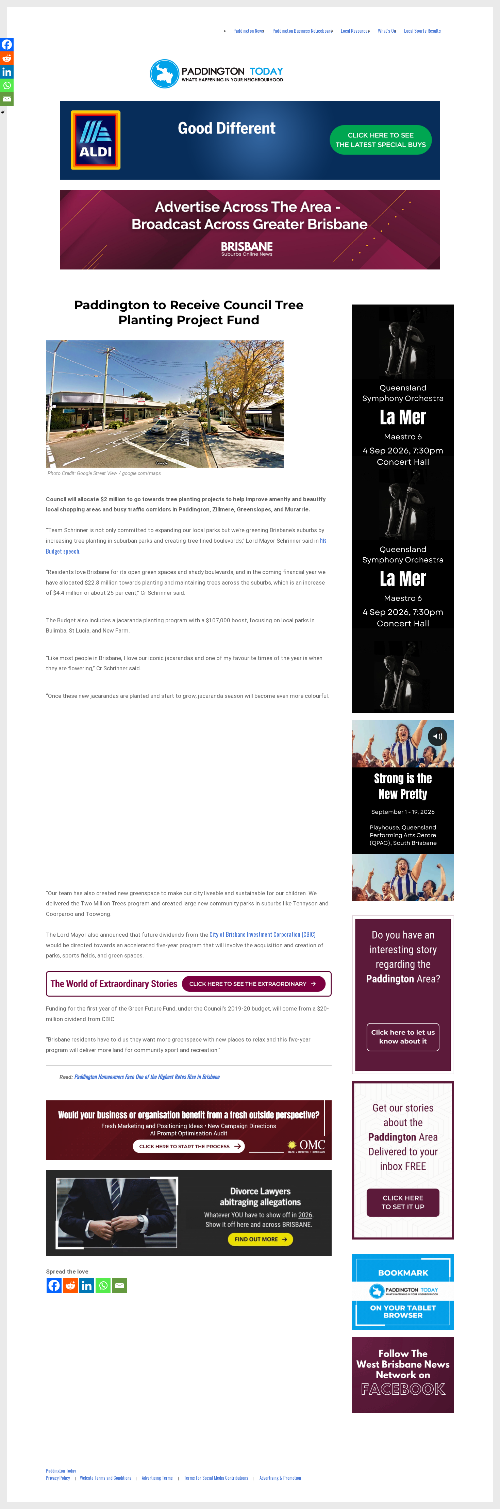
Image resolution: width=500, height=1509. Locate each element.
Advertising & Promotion (280, 1477)
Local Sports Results (422, 30)
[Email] (119, 1285)
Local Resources (355, 30)
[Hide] (2, 112)
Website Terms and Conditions (106, 1477)
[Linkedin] (86, 1285)
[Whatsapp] (103, 1285)
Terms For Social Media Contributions (216, 1477)
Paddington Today (61, 1470)
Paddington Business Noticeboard (302, 30)
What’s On (387, 30)
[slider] (409, 895)
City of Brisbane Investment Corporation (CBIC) (262, 934)
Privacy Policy (58, 1477)
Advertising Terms (157, 1477)
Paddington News (248, 30)
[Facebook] (54, 1285)
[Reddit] (70, 1285)
